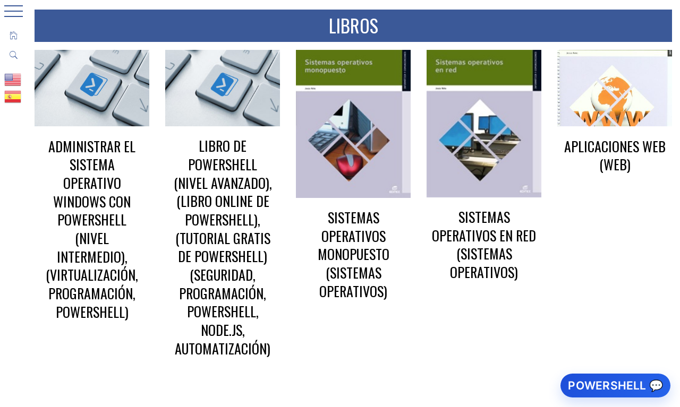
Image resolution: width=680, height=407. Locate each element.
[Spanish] (13, 96)
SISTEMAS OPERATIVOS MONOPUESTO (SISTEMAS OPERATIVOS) (353, 254)
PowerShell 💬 (615, 385)
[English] (13, 79)
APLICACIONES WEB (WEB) (615, 155)
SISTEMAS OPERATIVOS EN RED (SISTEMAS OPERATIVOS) (484, 244)
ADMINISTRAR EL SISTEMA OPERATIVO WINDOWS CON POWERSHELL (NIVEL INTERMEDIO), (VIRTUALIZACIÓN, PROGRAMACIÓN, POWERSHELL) (92, 229)
